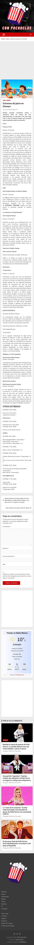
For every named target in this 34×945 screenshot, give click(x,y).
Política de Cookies (7, 923)
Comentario (7, 526)
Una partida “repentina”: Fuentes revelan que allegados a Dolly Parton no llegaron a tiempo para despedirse (17, 778)
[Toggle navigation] (3, 35)
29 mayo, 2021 (7, 109)
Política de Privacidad (7, 926)
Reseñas (4, 904)
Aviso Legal (4, 913)
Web (4, 564)
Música (5, 740)
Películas (4, 892)
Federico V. (15, 109)
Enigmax (3, 918)
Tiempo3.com (20, 675)
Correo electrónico (9, 556)
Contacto (4, 916)
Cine (4, 100)
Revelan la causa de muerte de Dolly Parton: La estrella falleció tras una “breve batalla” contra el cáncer (16, 747)
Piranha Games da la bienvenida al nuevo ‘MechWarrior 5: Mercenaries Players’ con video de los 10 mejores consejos (17, 500)
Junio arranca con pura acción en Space (17, 508)
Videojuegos (5, 896)
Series (8, 100)
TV (2, 906)
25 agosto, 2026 (7, 751)
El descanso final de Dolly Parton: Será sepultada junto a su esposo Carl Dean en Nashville (17, 843)
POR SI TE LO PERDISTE (12, 721)
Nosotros (4, 921)
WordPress (23, 942)
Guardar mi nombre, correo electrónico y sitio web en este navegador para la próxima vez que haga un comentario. (17, 576)
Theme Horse (19, 939)
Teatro (3, 901)
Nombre (6, 548)
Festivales (4, 909)
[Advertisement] (17, 62)
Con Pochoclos (16, 751)
